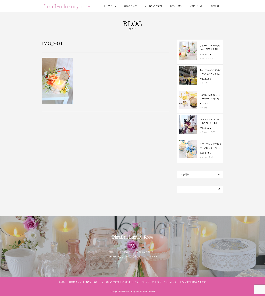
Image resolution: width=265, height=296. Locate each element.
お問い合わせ (196, 6)
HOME (62, 282)
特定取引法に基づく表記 (194, 282)
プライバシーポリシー (168, 282)
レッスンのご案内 (153, 6)
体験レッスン (175, 6)
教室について (130, 6)
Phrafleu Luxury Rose (132, 236)
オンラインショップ (144, 282)
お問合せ (126, 282)
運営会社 (215, 6)
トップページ (110, 6)
